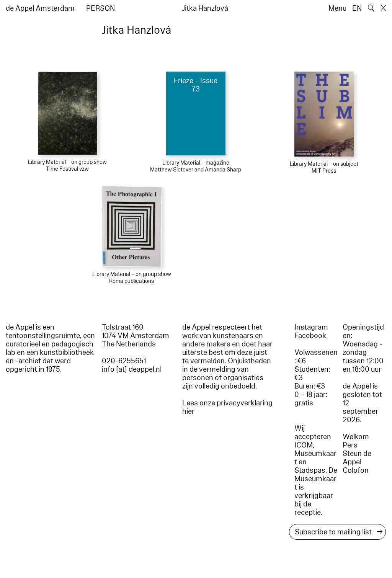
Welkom (356, 437)
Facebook (310, 336)
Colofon (356, 470)
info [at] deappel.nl (132, 369)
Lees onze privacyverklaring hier (227, 407)
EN (357, 8)
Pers (350, 445)
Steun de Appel (357, 458)
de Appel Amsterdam (40, 8)
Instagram (311, 327)
